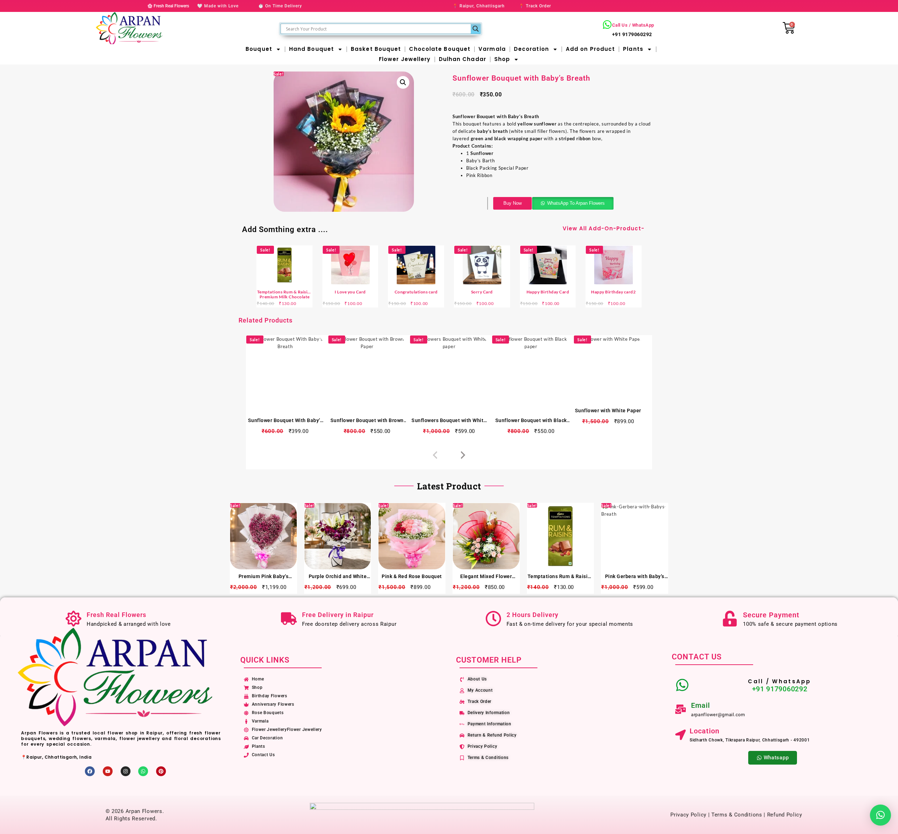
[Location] (680, 735)
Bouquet (259, 49)
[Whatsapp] (143, 771)
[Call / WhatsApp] (682, 685)
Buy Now (512, 203)
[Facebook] (90, 771)
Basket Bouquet (376, 49)
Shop (502, 59)
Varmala (492, 49)
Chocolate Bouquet (439, 49)
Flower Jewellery (405, 59)
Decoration (531, 49)
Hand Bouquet (311, 49)
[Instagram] (125, 771)
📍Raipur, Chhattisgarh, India (56, 757)
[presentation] (435, 455)
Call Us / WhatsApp (633, 25)
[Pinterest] (161, 771)
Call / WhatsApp (779, 681)
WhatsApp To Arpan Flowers (576, 203)
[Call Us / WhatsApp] (607, 24)
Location (704, 731)
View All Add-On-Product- (603, 228)
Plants (633, 49)
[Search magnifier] (476, 29)
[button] (403, 82)
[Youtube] (108, 771)
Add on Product (590, 49)
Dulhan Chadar (462, 59)
